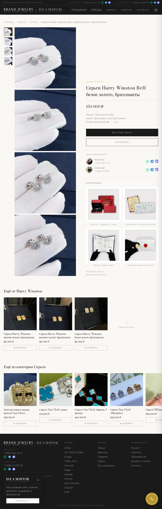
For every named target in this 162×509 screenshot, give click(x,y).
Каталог (21, 22)
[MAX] (109, 2)
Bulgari (68, 457)
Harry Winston (95, 82)
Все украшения (106, 465)
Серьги (34, 22)
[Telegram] (106, 2)
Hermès (68, 479)
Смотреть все (126, 323)
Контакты (143, 10)
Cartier (67, 448)
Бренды (96, 10)
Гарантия (126, 10)
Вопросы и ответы (140, 461)
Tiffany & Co (70, 461)
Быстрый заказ (122, 132)
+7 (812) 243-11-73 (91, 2)
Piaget (67, 470)
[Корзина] (156, 10)
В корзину (122, 142)
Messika (68, 474)
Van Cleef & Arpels (74, 452)
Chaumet (68, 465)
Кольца (101, 448)
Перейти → (23, 501)
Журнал (111, 10)
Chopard (68, 487)
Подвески (103, 457)
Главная (9, 22)
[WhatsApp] (102, 2)
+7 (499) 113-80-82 (140, 2)
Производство (138, 457)
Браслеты (103, 452)
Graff (66, 492)
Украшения (79, 10)
